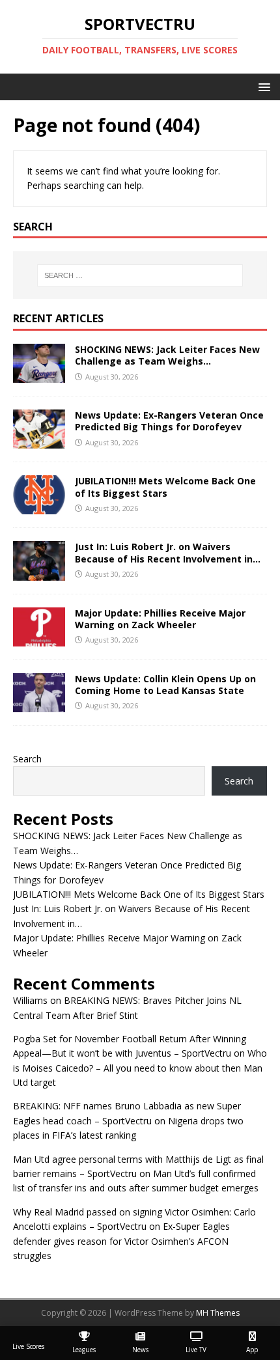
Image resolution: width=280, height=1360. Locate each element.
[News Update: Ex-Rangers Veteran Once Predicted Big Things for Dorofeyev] (39, 441)
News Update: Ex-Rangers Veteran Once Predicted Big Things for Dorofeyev (169, 421)
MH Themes (218, 1312)
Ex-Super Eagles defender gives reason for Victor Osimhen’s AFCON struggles (121, 1241)
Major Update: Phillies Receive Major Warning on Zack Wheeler (160, 619)
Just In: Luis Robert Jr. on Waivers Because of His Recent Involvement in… (167, 552)
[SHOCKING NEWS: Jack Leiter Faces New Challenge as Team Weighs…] (39, 375)
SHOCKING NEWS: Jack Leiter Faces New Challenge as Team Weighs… (167, 355)
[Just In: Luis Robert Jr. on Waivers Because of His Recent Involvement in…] (39, 572)
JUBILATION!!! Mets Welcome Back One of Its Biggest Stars (165, 487)
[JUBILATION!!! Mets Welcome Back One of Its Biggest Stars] (39, 507)
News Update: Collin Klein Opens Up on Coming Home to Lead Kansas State (165, 685)
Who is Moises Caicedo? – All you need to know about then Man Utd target (140, 1068)
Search (27, 759)
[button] (262, 86)
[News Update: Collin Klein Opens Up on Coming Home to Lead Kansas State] (39, 704)
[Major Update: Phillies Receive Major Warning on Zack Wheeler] (39, 638)
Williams (30, 1000)
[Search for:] (140, 275)
